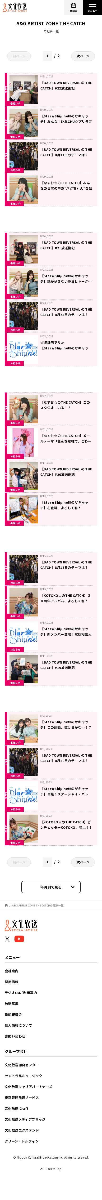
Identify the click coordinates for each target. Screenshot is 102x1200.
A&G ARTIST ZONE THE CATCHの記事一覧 (38, 905)
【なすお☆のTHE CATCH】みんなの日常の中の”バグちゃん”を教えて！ (66, 188)
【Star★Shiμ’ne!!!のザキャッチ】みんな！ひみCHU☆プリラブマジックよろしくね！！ (66, 121)
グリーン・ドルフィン (22, 1141)
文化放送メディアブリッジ (25, 1119)
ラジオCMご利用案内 (21, 992)
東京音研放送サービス (22, 1097)
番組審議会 (13, 1014)
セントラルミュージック (23, 1075)
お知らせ (15, 170)
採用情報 (12, 981)
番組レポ (15, 103)
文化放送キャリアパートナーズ (28, 1086)
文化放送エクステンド (22, 1130)
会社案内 (12, 970)
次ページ (83, 56)
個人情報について (18, 1025)
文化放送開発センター (22, 1064)
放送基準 (12, 1003)
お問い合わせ (15, 1036)
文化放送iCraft (16, 1108)
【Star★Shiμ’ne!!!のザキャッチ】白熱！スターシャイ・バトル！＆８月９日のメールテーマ (64, 794)
